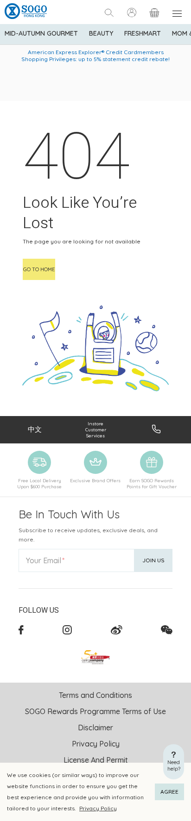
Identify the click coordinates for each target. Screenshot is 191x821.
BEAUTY (101, 33)
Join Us (153, 560)
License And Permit (96, 760)
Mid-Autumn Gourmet (41, 33)
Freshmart (142, 33)
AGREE (169, 791)
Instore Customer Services (95, 430)
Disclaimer (95, 727)
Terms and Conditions (95, 695)
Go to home (39, 269)
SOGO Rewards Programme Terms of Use (95, 711)
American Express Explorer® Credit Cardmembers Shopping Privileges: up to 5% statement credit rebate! (95, 55)
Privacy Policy (98, 808)
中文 (35, 429)
